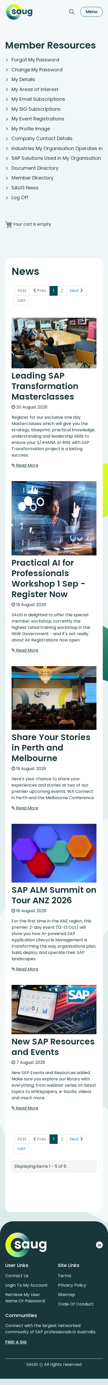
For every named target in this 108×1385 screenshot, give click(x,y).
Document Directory (35, 168)
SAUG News (25, 187)
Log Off (20, 197)
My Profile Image (31, 128)
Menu (91, 12)
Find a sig (16, 1342)
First (22, 291)
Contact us (17, 1276)
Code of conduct (76, 1304)
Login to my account (26, 1285)
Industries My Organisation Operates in (57, 148)
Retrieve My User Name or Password (25, 1298)
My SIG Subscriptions (36, 109)
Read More (26, 465)
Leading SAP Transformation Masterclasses (45, 386)
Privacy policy (72, 1285)
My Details (23, 79)
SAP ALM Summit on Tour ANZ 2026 (54, 895)
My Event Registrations (38, 118)
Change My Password (37, 69)
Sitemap (66, 1295)
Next (75, 291)
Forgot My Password (35, 59)
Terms (64, 1276)
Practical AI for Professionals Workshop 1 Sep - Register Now (48, 578)
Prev (41, 291)
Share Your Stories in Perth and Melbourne (51, 747)
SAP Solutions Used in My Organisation (56, 158)
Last (21, 300)
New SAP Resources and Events (53, 1047)
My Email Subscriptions (38, 99)
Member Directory (32, 177)
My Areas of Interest (35, 89)
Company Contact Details (42, 138)
